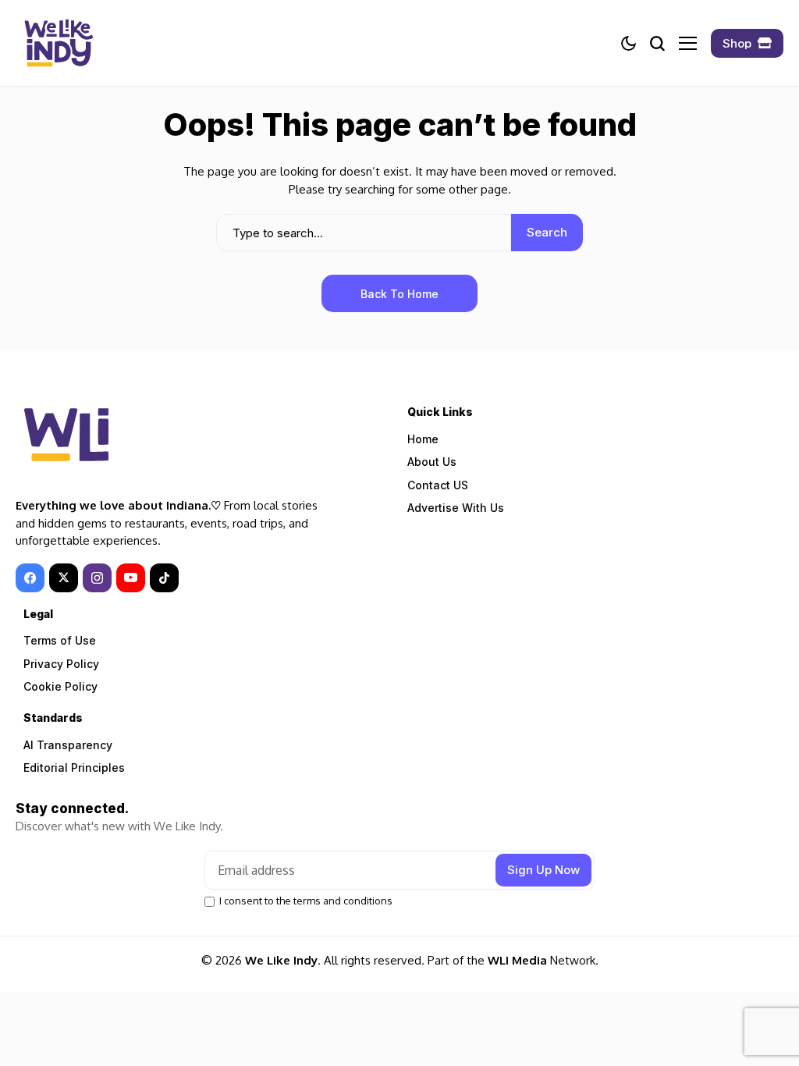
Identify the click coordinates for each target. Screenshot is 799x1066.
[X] (63, 577)
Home (423, 439)
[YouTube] (130, 577)
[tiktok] (164, 577)
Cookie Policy (60, 686)
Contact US (437, 485)
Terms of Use (59, 640)
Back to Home (399, 293)
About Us (431, 461)
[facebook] (30, 577)
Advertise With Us (455, 507)
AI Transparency (67, 745)
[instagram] (97, 577)
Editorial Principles (74, 767)
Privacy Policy (61, 663)
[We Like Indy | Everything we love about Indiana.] (58, 43)
